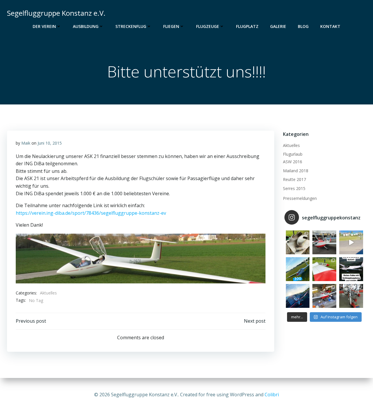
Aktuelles (48, 293)
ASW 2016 (292, 161)
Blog (303, 26)
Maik (25, 143)
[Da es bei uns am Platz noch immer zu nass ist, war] (324, 269)
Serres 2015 (294, 188)
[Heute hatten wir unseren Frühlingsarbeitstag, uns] (324, 296)
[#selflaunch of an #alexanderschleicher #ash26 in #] (351, 242)
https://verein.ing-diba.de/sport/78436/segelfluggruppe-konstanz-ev (91, 213)
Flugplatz (247, 26)
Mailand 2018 (295, 170)
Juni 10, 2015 (50, 143)
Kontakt (330, 26)
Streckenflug (130, 26)
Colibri (272, 394)
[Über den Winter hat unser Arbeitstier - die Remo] (351, 296)
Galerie (278, 26)
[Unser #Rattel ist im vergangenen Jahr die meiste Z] (298, 242)
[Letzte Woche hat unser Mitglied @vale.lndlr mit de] (298, 269)
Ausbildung (85, 26)
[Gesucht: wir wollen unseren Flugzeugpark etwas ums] (351, 269)
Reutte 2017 (294, 179)
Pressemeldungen (300, 198)
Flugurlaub (292, 154)
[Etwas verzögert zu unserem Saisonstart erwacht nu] (324, 242)
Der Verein (44, 26)
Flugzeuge (207, 26)
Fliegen (171, 26)
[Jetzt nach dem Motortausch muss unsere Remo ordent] (298, 296)
